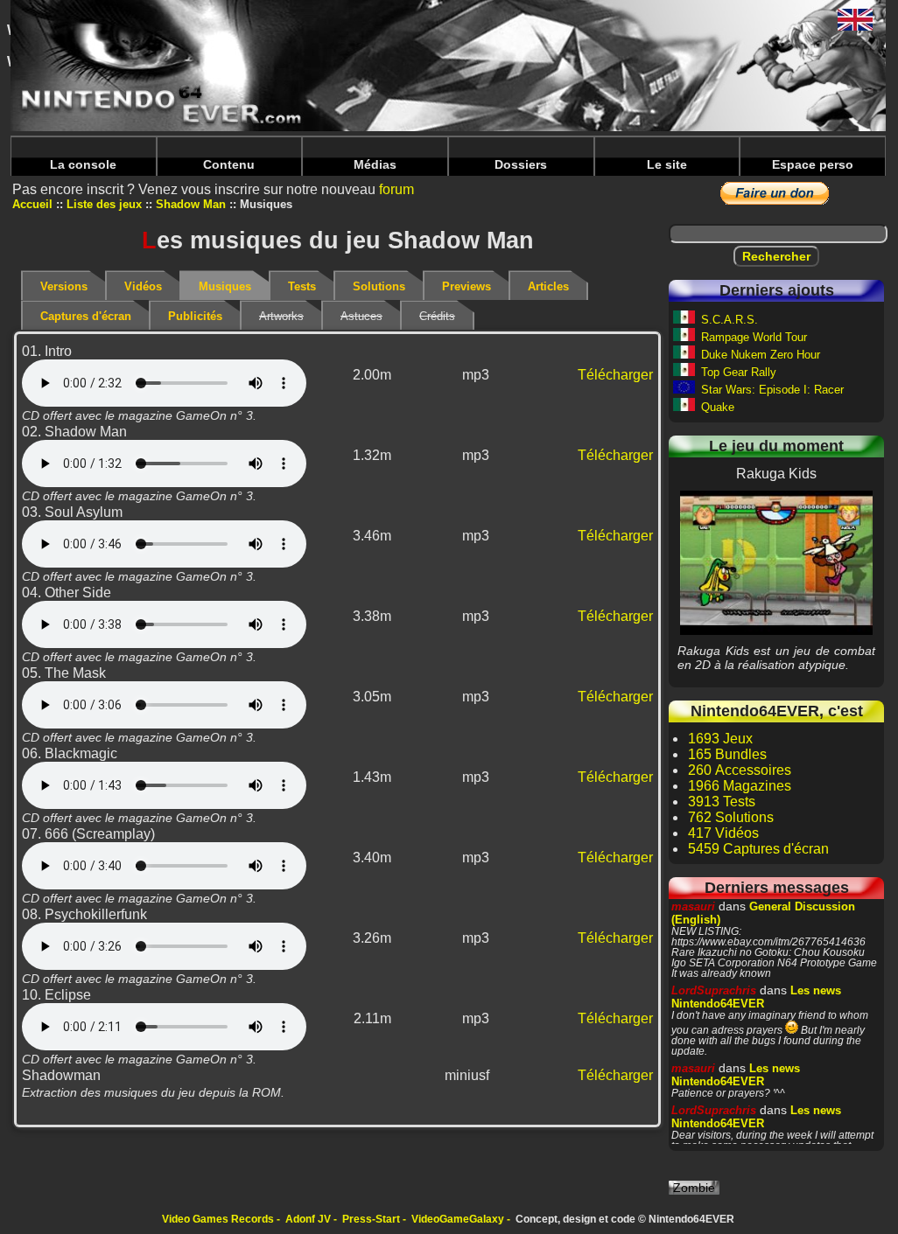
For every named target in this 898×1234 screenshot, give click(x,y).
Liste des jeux (104, 204)
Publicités (195, 316)
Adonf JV (308, 1219)
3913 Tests (721, 801)
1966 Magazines (739, 785)
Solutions (379, 286)
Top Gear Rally (738, 372)
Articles (548, 286)
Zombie (694, 1188)
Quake (717, 407)
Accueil (32, 204)
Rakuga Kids (777, 562)
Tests (302, 286)
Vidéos (143, 286)
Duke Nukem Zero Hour (760, 354)
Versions (64, 286)
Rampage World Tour (754, 337)
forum (396, 189)
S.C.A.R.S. (729, 319)
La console (83, 164)
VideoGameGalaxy (457, 1219)
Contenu (229, 164)
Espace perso (812, 164)
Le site (667, 164)
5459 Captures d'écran (758, 848)
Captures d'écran (85, 316)
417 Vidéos (723, 833)
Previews (466, 286)
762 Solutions (731, 817)
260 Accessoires (739, 770)
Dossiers (521, 164)
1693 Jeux (720, 738)
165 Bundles (727, 754)
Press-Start (371, 1219)
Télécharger (615, 374)
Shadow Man (191, 204)
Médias (375, 164)
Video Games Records (218, 1219)
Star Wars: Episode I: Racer (772, 389)
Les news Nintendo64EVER (756, 997)
